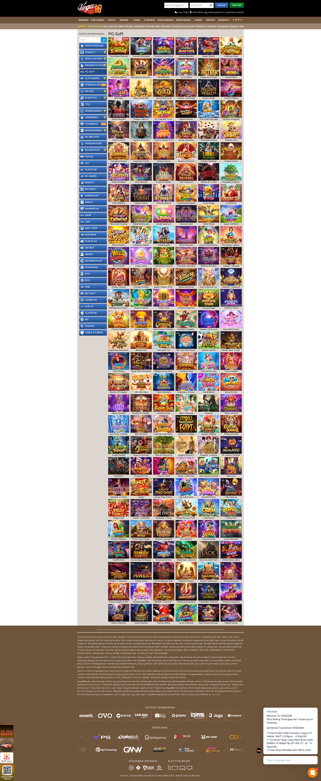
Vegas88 (82, 637)
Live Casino (97, 20)
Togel (136, 20)
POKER (198, 20)
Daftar (236, 5)
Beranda (83, 20)
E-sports (149, 20)
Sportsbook (183, 20)
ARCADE (124, 20)
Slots (111, 20)
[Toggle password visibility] (211, 5)
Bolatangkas (165, 20)
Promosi (223, 20)
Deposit (211, 20)
